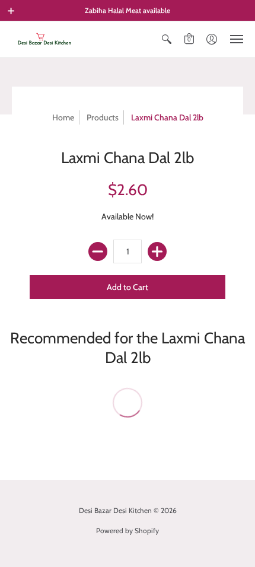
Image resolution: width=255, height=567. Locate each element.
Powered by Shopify (127, 530)
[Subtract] (97, 251)
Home (63, 117)
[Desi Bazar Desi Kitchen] (44, 39)
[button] (11, 10)
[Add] (157, 251)
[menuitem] (166, 39)
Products (103, 117)
